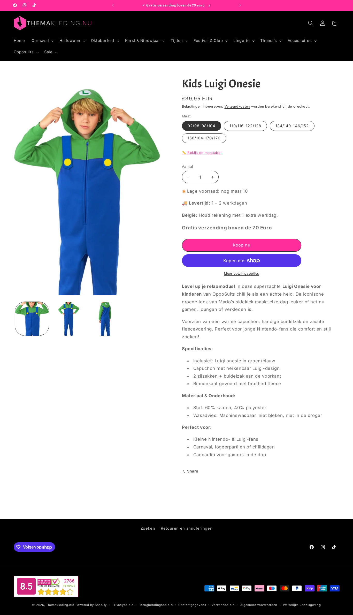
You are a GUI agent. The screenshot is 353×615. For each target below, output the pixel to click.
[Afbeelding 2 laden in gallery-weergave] (68, 319)
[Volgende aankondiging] (240, 5)
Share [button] (192, 471)
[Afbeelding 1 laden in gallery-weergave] (32, 319)
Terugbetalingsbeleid (156, 605)
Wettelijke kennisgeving (302, 605)
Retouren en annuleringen (186, 528)
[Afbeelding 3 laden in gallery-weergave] (105, 319)
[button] (42, 41)
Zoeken (148, 528)
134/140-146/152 (292, 126)
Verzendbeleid (223, 605)
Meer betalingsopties (241, 273)
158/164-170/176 (204, 138)
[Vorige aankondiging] (113, 5)
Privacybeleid (123, 605)
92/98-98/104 (202, 126)
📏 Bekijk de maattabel (201, 153)
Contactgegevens (192, 605)
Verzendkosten (237, 106)
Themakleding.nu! (60, 605)
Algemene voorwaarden (259, 605)
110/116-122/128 (245, 126)
